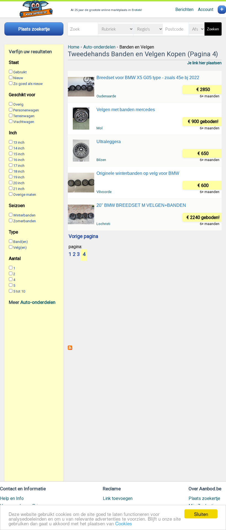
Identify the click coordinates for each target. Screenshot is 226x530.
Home (73, 47)
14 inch (19, 148)
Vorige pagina (83, 236)
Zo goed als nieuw (28, 84)
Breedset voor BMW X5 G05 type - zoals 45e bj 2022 (147, 77)
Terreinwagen (23, 116)
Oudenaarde (106, 96)
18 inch (19, 171)
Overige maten (24, 194)
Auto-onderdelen (37, 302)
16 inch (19, 160)
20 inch (19, 183)
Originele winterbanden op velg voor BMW (137, 173)
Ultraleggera (108, 141)
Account (205, 9)
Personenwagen (26, 110)
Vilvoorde (104, 192)
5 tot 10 (19, 291)
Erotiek (136, 10)
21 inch (19, 189)
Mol (99, 128)
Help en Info (12, 498)
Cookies (123, 523)
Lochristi (103, 224)
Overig (18, 104)
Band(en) (20, 242)
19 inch (19, 177)
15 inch (19, 154)
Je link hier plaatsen (204, 63)
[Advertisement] (34, 393)
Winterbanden (24, 215)
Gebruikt (20, 72)
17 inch (19, 166)
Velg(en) (20, 247)
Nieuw (18, 78)
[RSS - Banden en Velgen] (70, 348)
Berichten (184, 9)
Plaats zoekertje (204, 498)
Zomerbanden (24, 221)
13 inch (19, 142)
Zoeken (213, 29)
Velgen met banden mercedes (125, 109)
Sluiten (201, 513)
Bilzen (101, 160)
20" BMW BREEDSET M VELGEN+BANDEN (141, 205)
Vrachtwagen (23, 122)
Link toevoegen (118, 498)
